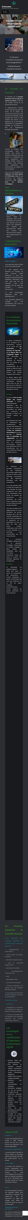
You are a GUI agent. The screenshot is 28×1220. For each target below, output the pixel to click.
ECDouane (6, 6)
